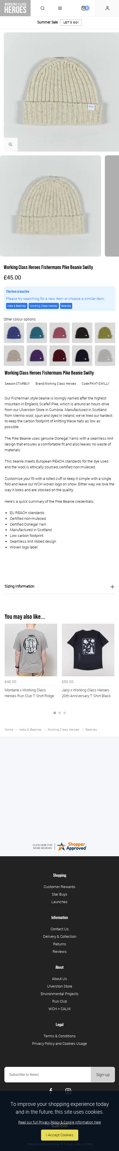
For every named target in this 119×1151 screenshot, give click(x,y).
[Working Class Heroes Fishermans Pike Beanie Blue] (82, 355)
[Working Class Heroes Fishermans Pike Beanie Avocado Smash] (105, 333)
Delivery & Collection (59, 936)
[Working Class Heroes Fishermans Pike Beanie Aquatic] (37, 333)
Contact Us (60, 928)
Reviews (60, 951)
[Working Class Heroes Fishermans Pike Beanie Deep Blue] (14, 333)
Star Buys (59, 894)
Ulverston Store (59, 986)
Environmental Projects (60, 993)
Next (109, 672)
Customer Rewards (59, 886)
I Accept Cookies (59, 1134)
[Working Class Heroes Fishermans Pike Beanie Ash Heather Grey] (105, 355)
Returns (59, 943)
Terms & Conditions (60, 1035)
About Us (59, 978)
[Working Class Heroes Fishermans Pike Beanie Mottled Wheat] (14, 355)
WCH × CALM (59, 1008)
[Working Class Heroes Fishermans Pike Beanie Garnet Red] (59, 355)
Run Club (59, 1001)
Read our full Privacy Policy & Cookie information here (59, 1122)
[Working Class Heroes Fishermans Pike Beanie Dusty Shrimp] (59, 333)
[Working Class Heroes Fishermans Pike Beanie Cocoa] (82, 333)
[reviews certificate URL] (59, 846)
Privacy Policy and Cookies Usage (59, 1043)
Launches (59, 901)
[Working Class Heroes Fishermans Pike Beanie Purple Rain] (37, 355)
